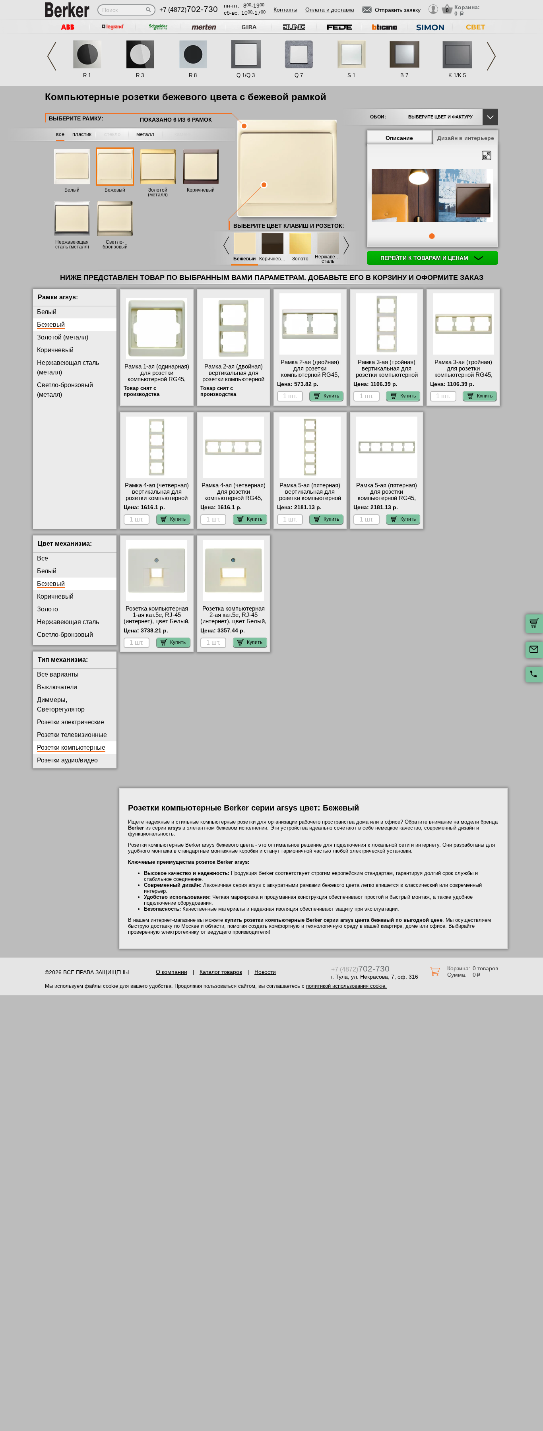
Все (42, 558)
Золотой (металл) (158, 192)
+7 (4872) (188, 9)
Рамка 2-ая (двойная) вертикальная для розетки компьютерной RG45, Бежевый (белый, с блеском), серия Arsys (233, 382)
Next (491, 56)
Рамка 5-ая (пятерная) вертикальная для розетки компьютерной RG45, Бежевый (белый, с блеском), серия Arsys (310, 501)
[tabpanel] (432, 196)
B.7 (404, 75)
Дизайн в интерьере (465, 138)
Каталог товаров (221, 972)
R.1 (87, 75)
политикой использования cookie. (346, 986)
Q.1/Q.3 (246, 75)
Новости (265, 972)
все (60, 134)
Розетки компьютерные (71, 747)
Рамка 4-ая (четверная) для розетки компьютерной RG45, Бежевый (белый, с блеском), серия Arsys (234, 498)
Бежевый (115, 190)
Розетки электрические (70, 722)
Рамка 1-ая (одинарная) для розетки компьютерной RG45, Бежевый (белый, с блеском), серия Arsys (156, 379)
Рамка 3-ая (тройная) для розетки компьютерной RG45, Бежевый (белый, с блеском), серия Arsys (463, 375)
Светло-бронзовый (65, 634)
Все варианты (58, 674)
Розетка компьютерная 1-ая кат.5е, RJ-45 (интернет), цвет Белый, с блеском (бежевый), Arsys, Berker (157, 621)
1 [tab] (432, 236)
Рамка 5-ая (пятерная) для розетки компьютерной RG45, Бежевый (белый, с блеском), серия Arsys (386, 498)
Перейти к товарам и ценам (425, 258)
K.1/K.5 (457, 75)
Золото (300, 259)
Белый (72, 190)
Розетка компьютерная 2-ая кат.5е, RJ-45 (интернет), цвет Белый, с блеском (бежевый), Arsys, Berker (233, 621)
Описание (399, 138)
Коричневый (201, 190)
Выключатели (57, 687)
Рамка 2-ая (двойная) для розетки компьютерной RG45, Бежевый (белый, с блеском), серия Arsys (310, 375)
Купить (331, 396)
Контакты (285, 9)
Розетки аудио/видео (67, 760)
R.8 (193, 75)
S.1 (351, 75)
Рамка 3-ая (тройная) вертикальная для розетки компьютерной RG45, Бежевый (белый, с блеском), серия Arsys (387, 378)
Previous (51, 56)
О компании (171, 972)
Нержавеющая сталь (328, 259)
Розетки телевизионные (72, 734)
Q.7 (299, 75)
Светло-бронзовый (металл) (115, 247)
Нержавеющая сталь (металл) (72, 244)
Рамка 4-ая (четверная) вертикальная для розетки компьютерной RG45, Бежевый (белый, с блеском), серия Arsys (157, 501)
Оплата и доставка (329, 9)
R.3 (140, 75)
